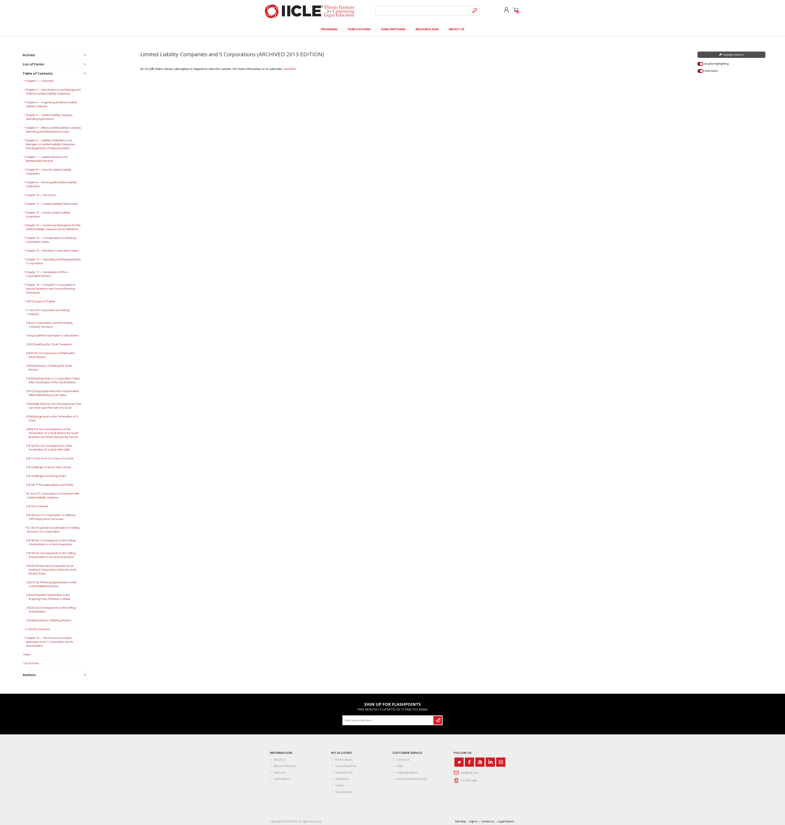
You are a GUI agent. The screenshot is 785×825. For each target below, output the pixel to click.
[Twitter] (459, 762)
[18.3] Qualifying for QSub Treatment (49, 344)
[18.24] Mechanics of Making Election (48, 620)
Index (27, 654)
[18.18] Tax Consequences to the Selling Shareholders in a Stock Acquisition (50, 542)
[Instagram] (500, 762)
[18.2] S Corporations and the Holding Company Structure (49, 324)
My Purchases (344, 759)
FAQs (400, 766)
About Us (279, 759)
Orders (339, 785)
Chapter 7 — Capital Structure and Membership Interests (47, 159)
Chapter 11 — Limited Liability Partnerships (52, 204)
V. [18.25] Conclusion (37, 629)
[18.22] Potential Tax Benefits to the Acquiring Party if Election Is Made (48, 597)
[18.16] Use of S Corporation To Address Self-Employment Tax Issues (51, 517)
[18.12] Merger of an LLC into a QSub (48, 467)
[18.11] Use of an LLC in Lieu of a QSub (49, 458)
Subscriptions (282, 779)
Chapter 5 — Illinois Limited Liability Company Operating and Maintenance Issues (53, 129)
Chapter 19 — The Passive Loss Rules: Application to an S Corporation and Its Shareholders (49, 641)
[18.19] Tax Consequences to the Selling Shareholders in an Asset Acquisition (50, 555)
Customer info (344, 772)
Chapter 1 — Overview (39, 81)
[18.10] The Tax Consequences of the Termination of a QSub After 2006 (49, 447)
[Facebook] (469, 762)
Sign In (473, 821)
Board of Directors (285, 766)
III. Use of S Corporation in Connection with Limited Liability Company (53, 495)
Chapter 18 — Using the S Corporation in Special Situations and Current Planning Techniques (50, 288)
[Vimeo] (490, 762)
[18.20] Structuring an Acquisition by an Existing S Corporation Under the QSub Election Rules (51, 569)
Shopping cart (515, 10)
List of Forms (31, 663)
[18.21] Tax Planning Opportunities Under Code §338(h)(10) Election (51, 584)
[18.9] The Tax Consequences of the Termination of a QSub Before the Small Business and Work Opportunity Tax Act (52, 433)
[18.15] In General (37, 506)
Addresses (342, 779)
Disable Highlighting (716, 63)
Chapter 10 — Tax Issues (41, 195)
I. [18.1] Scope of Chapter (40, 301)
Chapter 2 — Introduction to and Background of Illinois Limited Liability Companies (53, 91)
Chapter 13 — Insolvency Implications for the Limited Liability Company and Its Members (53, 227)
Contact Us (403, 759)
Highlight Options (733, 54)
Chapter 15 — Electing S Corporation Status (52, 250)
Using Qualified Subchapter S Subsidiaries (52, 335)
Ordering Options (407, 772)
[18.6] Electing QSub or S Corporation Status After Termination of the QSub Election (53, 380)
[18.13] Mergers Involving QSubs (46, 476)
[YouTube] (479, 762)
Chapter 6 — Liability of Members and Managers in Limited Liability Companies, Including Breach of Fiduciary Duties (51, 144)
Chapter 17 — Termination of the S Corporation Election (47, 274)
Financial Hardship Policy (412, 779)
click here (290, 69)
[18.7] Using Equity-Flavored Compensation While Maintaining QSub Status (52, 393)
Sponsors (280, 772)
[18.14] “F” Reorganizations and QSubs (50, 485)
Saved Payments (345, 766)
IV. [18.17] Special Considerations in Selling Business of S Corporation (53, 529)
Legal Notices (506, 821)
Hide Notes (711, 71)
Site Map (460, 821)
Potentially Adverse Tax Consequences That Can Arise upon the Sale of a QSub (53, 405)
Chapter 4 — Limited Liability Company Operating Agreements (49, 117)
